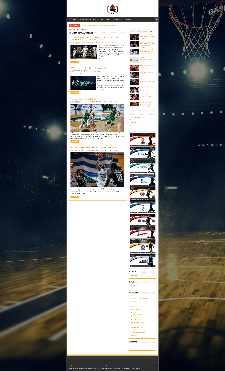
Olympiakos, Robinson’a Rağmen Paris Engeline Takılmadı (146, 96)
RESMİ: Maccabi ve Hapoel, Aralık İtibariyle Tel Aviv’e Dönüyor (146, 59)
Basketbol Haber (77, 71)
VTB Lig (133, 330)
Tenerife (110, 42)
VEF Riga (79, 73)
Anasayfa (70, 19)
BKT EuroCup (108, 19)
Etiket (150, 31)
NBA (102, 19)
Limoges (115, 71)
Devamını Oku (75, 61)
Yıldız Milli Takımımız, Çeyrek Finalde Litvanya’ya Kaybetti (95, 25)
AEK (72, 71)
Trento (107, 150)
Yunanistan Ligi (135, 324)
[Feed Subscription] (126, 33)
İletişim (132, 125)
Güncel (132, 31)
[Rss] (154, 362)
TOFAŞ (114, 42)
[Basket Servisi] (112, 8)
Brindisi (83, 71)
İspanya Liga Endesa (136, 317)
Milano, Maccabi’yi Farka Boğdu (147, 65)
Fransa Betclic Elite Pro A (137, 327)
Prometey (106, 42)
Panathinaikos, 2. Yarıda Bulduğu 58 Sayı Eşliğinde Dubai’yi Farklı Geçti (146, 104)
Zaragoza (84, 73)
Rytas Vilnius (120, 71)
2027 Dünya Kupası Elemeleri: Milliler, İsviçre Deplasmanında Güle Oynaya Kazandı (147, 43)
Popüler (138, 31)
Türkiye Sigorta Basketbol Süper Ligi (82, 19)
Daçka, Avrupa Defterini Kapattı (83, 99)
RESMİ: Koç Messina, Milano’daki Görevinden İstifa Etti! (147, 81)
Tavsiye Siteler (133, 120)
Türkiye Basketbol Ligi (136, 314)
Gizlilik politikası (134, 122)
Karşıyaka (111, 71)
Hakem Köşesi (134, 335)
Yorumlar (144, 31)
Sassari (72, 73)
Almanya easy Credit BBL (137, 319)
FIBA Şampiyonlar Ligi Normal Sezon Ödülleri (88, 68)
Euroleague (96, 19)
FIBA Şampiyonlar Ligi (118, 19)
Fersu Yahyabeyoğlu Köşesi (92, 71)
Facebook (132, 348)
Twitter (132, 345)
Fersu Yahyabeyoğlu (75, 42)
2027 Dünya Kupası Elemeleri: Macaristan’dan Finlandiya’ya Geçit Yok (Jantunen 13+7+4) (147, 51)
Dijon (92, 42)
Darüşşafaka (105, 101)
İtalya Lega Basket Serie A (100, 150)
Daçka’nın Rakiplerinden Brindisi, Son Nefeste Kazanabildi (93, 148)
